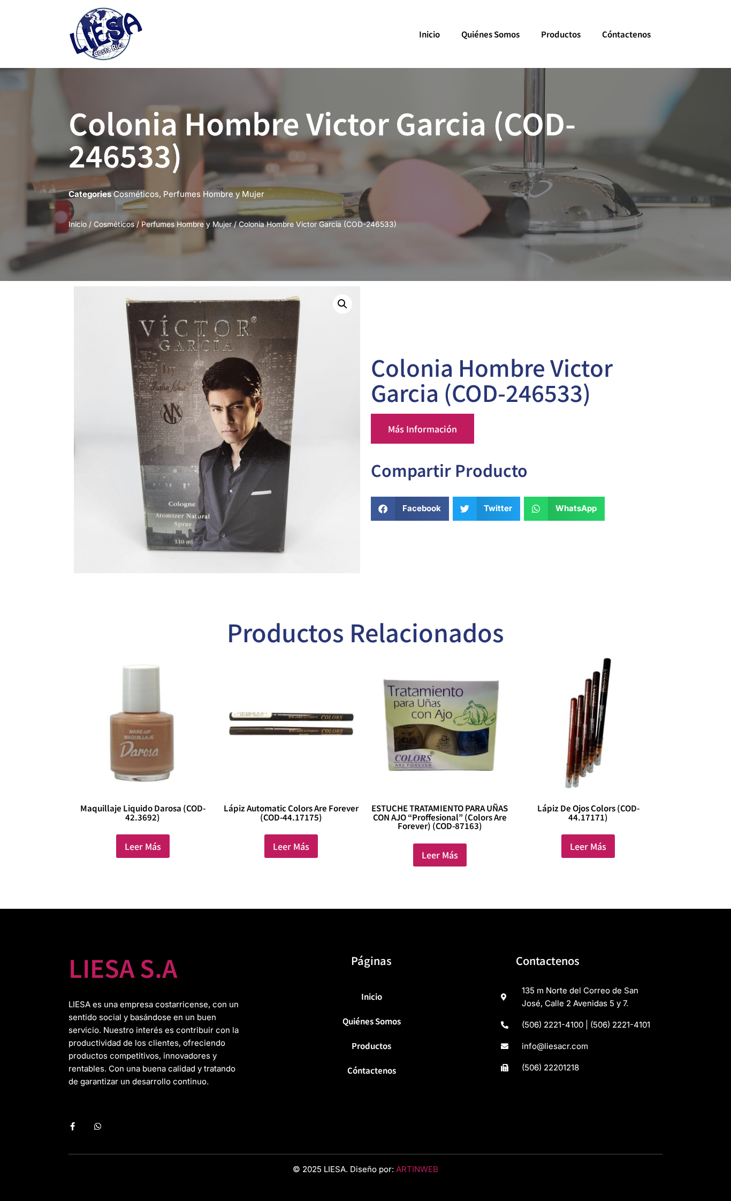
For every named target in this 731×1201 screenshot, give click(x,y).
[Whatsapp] (98, 1126)
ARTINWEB (417, 1169)
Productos (561, 34)
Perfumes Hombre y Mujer (213, 194)
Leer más (143, 846)
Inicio (429, 34)
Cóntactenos (626, 34)
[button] (342, 304)
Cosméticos (136, 194)
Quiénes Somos (490, 34)
